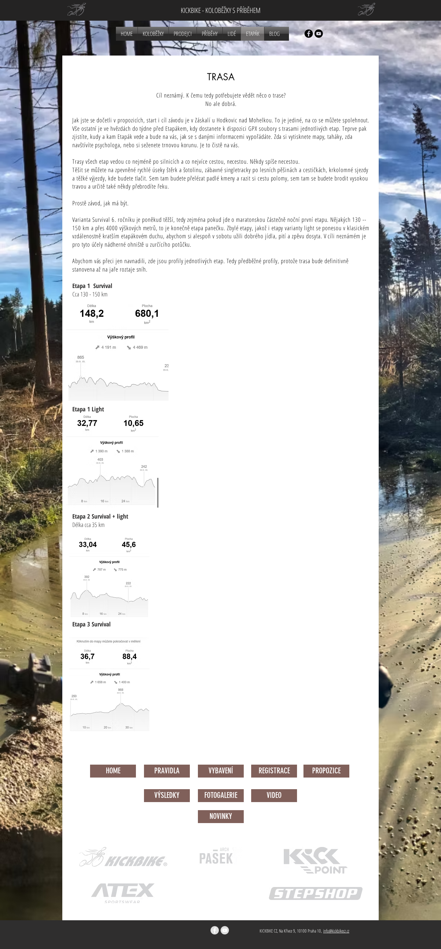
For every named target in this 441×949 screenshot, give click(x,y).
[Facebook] (308, 33)
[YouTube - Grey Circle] (225, 930)
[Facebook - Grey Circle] (214, 930)
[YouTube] (318, 33)
